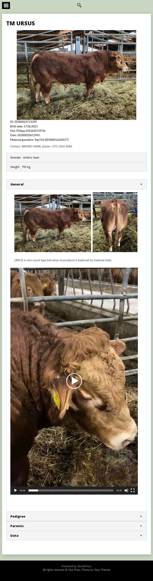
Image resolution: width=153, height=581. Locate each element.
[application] (74, 381)
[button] (74, 381)
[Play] (16, 490)
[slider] (70, 490)
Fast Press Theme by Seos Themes (89, 570)
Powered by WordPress (76, 566)
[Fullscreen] (133, 490)
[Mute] (126, 490)
